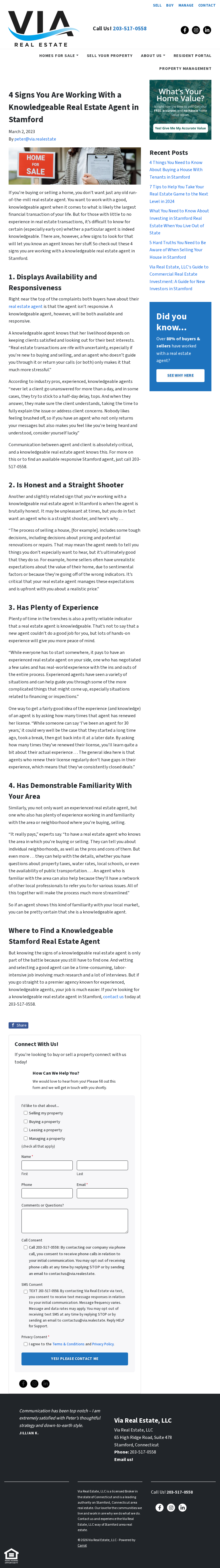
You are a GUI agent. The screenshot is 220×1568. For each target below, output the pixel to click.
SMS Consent (32, 1284)
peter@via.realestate (35, 139)
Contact (207, 5)
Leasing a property (45, 1130)
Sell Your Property (110, 56)
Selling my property (46, 1113)
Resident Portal (193, 56)
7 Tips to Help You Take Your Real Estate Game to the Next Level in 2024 (179, 194)
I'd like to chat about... (40, 1105)
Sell (157, 5)
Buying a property (44, 1122)
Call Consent (31, 1240)
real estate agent (26, 306)
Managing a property (47, 1139)
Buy (170, 5)
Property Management (185, 69)
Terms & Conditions (68, 1344)
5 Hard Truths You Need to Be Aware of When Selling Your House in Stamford (178, 250)
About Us (151, 56)
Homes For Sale (57, 56)
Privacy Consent (35, 1337)
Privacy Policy (102, 1344)
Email (82, 1184)
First (24, 1174)
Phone (26, 1184)
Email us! (123, 1459)
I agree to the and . (71, 1344)
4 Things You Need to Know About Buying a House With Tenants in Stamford (176, 169)
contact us (113, 997)
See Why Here (180, 375)
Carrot (82, 1545)
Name (27, 1156)
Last (80, 1174)
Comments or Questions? (42, 1205)
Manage (186, 5)
